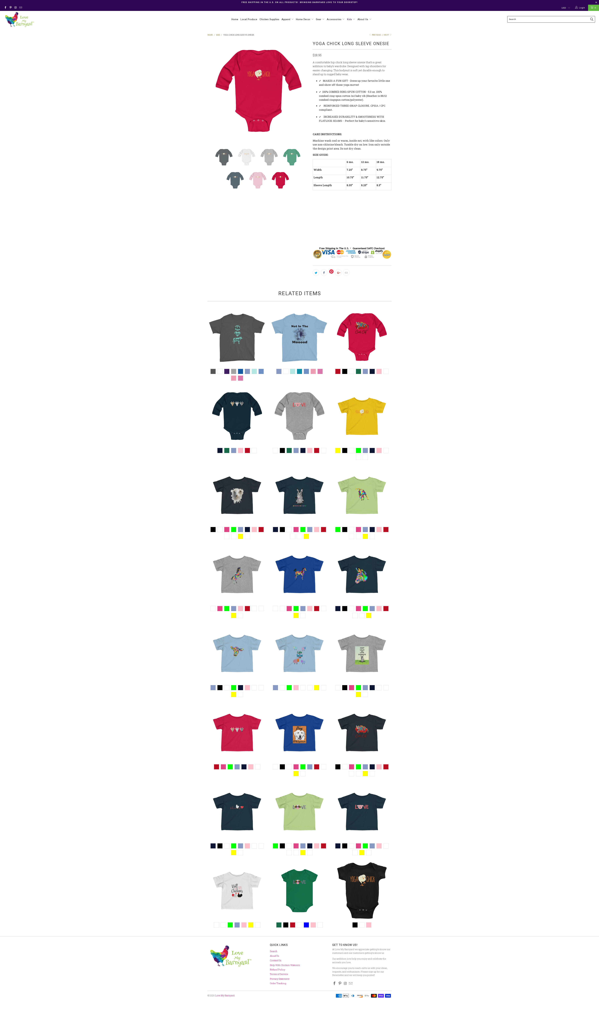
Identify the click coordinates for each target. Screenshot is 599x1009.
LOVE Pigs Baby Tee (362, 811)
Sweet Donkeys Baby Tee (299, 495)
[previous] (213, 91)
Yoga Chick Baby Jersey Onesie (362, 890)
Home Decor (303, 19)
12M (334, 226)
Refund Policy (277, 969)
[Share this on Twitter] (316, 272)
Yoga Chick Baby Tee (362, 416)
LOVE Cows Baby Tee (299, 811)
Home (234, 19)
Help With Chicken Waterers (285, 965)
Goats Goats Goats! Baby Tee (237, 732)
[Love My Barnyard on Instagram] (15, 7)
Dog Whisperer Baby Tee (299, 732)
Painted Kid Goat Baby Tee (362, 495)
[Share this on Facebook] (324, 272)
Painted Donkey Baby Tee (362, 574)
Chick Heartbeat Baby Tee (237, 811)
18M (316, 226)
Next (386, 35)
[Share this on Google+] (338, 272)
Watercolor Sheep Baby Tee (237, 495)
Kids (350, 19)
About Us (363, 19)
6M (325, 226)
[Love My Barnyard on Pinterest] (10, 7)
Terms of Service (279, 974)
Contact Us (275, 960)
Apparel (286, 19)
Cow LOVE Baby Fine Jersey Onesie (299, 890)
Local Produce (249, 19)
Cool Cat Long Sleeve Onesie (362, 337)
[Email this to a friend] (346, 272)
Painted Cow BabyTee (237, 653)
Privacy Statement (279, 978)
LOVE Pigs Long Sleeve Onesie (299, 416)
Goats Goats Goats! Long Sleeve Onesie (237, 416)
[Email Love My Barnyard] (20, 7)
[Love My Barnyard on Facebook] (5, 7)
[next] (304, 91)
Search (273, 951)
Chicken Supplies (269, 19)
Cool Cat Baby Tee (362, 732)
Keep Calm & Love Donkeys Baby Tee (362, 653)
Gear (319, 19)
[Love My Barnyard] (49, 19)
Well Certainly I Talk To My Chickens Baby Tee (237, 890)
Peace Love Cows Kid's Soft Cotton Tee (237, 337)
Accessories (334, 19)
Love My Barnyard (225, 995)
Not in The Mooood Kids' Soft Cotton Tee (299, 337)
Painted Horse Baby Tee (237, 574)
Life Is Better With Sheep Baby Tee (299, 653)
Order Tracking (278, 983)
